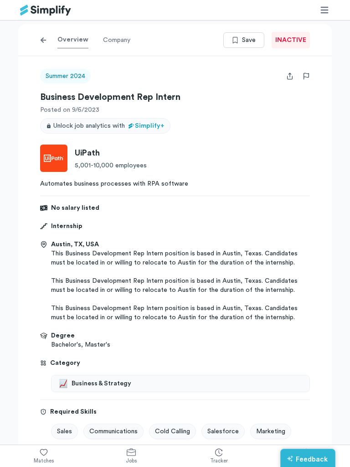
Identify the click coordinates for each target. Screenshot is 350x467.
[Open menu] (324, 10)
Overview (72, 39)
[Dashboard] (45, 10)
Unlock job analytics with (109, 126)
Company (116, 40)
